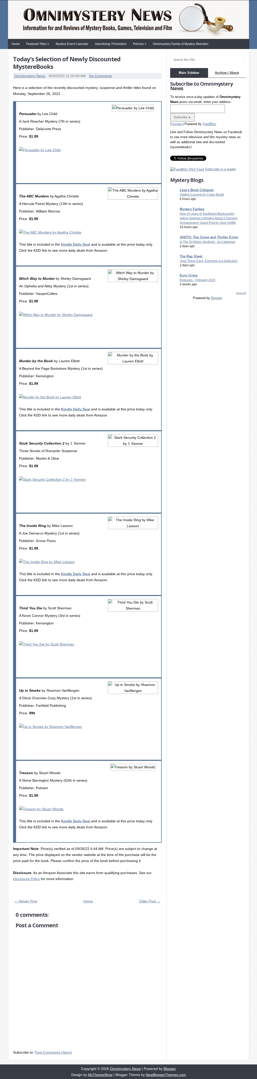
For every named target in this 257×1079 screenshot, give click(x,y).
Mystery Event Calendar (72, 44)
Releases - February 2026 (197, 280)
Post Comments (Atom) (53, 1052)
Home (16, 44)
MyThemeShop (100, 1075)
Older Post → (149, 901)
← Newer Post (25, 901)
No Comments (100, 76)
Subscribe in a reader (220, 169)
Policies (139, 44)
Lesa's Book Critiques (197, 190)
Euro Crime (189, 275)
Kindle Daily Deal (75, 244)
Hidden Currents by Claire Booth (202, 194)
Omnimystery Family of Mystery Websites (180, 44)
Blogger (216, 298)
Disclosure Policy (26, 879)
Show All (241, 293)
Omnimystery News (29, 76)
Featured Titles (37, 44)
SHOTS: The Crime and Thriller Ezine (209, 237)
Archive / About (227, 73)
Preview (176, 124)
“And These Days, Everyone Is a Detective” (209, 261)
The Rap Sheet (191, 256)
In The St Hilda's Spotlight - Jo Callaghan (207, 242)
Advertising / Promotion (110, 44)
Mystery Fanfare (192, 209)
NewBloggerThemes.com (166, 1075)
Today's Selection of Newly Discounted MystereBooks (66, 63)
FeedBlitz (209, 124)
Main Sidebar (189, 73)
